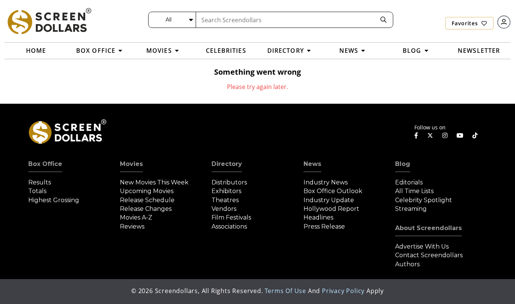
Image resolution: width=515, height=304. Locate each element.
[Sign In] (503, 22)
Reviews (132, 226)
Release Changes (146, 208)
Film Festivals (231, 217)
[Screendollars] (49, 21)
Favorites (466, 23)
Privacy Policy (343, 291)
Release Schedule (147, 200)
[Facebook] (416, 135)
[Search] (383, 20)
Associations (229, 226)
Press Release (324, 226)
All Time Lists (414, 191)
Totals (37, 191)
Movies (131, 163)
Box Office (45, 163)
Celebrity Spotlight (423, 200)
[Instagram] (445, 135)
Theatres (225, 200)
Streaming (411, 208)
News (312, 163)
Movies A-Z (136, 217)
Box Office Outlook (332, 191)
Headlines (318, 217)
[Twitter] (430, 135)
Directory (227, 163)
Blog (402, 163)
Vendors (224, 208)
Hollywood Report (331, 208)
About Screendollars (428, 228)
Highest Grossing (53, 200)
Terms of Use (285, 291)
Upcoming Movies (146, 191)
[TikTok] (475, 135)
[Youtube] (460, 135)
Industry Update (328, 200)
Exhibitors (226, 191)
